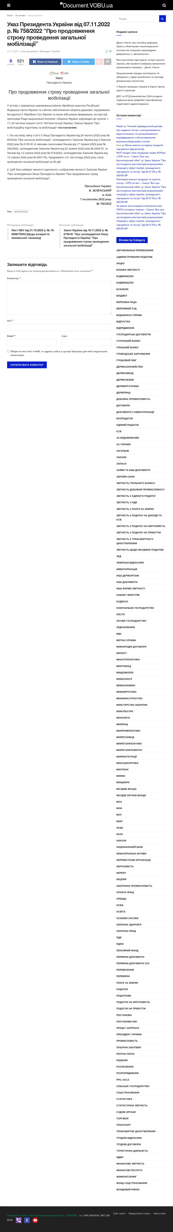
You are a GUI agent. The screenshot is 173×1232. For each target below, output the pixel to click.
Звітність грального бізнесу (135, 483)
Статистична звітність (131, 1105)
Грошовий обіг (126, 360)
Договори (123, 405)
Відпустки (123, 321)
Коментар (14, 278)
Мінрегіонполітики (129, 743)
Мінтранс (122, 769)
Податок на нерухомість (133, 1002)
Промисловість (127, 1040)
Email (11, 336)
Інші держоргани (127, 575)
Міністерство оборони (131, 704)
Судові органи (126, 1112)
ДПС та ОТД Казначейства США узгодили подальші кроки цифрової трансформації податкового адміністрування (139, 99)
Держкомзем (125, 379)
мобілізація (21, 211)
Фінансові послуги (129, 1170)
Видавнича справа (129, 315)
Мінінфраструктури (129, 698)
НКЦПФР (121, 879)
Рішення (122, 1060)
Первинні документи (130, 956)
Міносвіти (123, 717)
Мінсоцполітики (127, 763)
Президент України (50, 51)
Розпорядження (127, 1073)
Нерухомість (125, 866)
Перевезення (125, 969)
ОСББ (119, 905)
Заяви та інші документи (133, 470)
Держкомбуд (124, 373)
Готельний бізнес (128, 340)
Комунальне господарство (135, 607)
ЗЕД (118, 556)
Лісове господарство (131, 620)
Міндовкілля (124, 672)
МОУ (119, 814)
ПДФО (120, 943)
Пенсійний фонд (127, 950)
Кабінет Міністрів (128, 594)
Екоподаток (124, 418)
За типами (20, 15)
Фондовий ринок (128, 1189)
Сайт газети (119, 1213)
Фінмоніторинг (126, 1176)
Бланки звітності (128, 269)
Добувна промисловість (133, 399)
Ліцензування (125, 627)
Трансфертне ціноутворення (135, 1131)
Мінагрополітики (128, 659)
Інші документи (35, 15)
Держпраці (123, 392)
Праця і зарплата (127, 1028)
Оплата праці (125, 892)
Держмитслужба (127, 386)
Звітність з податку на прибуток (138, 532)
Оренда (121, 898)
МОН (119, 808)
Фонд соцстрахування (131, 1183)
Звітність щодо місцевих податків (140, 549)
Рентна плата (125, 1053)
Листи (120, 614)
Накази (121, 840)
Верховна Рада (126, 302)
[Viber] (18, 1220)
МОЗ (119, 801)
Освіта (120, 911)
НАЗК (119, 834)
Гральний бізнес (127, 347)
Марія (119, 126)
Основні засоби (127, 918)
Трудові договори (128, 1144)
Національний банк (129, 847)
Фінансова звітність (130, 1163)
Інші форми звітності (130, 588)
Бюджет (121, 295)
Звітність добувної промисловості (140, 489)
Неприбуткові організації (133, 860)
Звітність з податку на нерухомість (140, 526)
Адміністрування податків (134, 256)
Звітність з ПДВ (126, 502)
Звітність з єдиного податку (136, 496)
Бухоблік (122, 289)
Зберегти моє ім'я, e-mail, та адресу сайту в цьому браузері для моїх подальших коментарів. (58, 353)
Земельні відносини (130, 562)
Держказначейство (129, 366)
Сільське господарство (132, 1086)
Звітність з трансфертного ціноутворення (134, 541)
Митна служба (126, 640)
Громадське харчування (133, 353)
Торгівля (122, 1118)
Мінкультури (124, 711)
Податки (122, 989)
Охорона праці (126, 931)
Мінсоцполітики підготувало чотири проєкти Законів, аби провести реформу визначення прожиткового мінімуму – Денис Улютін (140, 63)
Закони (121, 457)
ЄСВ (118, 431)
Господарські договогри (133, 334)
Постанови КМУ (126, 1021)
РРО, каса (122, 1079)
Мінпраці (122, 724)
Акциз (120, 263)
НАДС (119, 827)
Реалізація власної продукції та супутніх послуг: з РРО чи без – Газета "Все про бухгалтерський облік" (138, 182)
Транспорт (123, 1124)
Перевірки (123, 976)
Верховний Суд (126, 308)
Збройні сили (125, 476)
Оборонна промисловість (134, 885)
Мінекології (124, 679)
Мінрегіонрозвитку (129, 750)
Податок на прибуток (131, 1008)
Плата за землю (127, 982)
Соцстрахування (127, 1092)
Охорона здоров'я (128, 924)
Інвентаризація (126, 569)
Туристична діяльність (132, 1150)
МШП (119, 821)
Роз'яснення (124, 1066)
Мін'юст (121, 653)
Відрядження (125, 328)
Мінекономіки (125, 685)
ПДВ (118, 937)
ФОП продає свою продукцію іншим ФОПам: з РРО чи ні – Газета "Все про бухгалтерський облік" (141, 156)
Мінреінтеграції (126, 756)
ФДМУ (119, 1157)
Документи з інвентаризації (135, 412)
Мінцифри (122, 782)
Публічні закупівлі (128, 1047)
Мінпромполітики (128, 730)
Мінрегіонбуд (125, 737)
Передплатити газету (139, 1213)
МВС (119, 633)
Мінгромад (123, 666)
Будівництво (125, 276)
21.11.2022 (12, 51)
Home (10, 15)
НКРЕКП (121, 872)
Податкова (123, 995)
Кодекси (122, 601)
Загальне (122, 450)
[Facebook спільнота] (27, 1220)
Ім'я (10, 320)
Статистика (124, 1099)
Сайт (64, 336)
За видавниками (127, 437)
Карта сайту (160, 1213)
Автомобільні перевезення (134, 250)
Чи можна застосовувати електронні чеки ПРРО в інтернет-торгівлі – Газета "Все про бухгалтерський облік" (140, 209)
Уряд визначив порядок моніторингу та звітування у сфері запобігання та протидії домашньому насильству (139, 76)
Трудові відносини (129, 1137)
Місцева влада (126, 788)
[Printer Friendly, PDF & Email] (59, 73)
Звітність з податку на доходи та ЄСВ (139, 517)
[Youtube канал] (35, 1220)
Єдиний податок (127, 424)
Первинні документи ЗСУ (133, 963)
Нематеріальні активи (131, 853)
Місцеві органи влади (131, 795)
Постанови (124, 1015)
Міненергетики (126, 691)
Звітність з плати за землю (135, 509)
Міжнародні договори (131, 646)
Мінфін (120, 775)
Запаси (121, 463)
